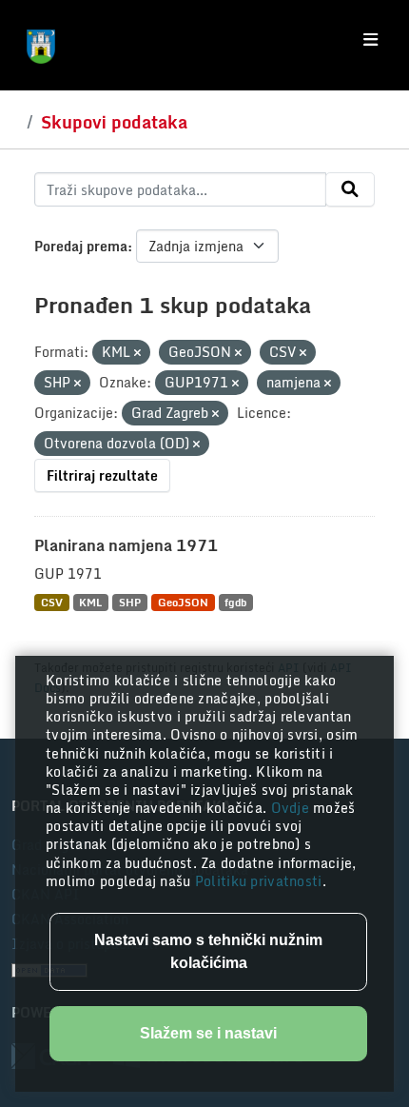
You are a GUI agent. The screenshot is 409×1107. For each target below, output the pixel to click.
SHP (130, 602)
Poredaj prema (80, 246)
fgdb (235, 602)
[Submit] (350, 189)
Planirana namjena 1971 (126, 545)
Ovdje (292, 808)
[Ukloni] (137, 353)
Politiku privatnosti (258, 881)
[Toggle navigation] (370, 40)
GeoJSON (183, 602)
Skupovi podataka (114, 122)
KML (90, 602)
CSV (52, 602)
